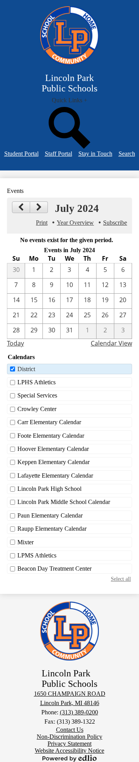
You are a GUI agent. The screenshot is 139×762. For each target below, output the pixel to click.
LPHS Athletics (36, 382)
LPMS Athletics (36, 555)
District (26, 369)
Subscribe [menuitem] (115, 222)
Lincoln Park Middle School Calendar (63, 502)
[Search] (69, 146)
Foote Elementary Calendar (50, 435)
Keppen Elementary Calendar (53, 462)
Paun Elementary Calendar (50, 515)
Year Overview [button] (75, 222)
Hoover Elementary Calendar (53, 449)
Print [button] (41, 222)
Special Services (37, 395)
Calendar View (111, 343)
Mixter (25, 542)
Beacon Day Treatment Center (54, 568)
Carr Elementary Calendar (49, 422)
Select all (121, 579)
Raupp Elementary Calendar (51, 528)
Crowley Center (36, 409)
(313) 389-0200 (79, 712)
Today (15, 343)
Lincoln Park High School (49, 488)
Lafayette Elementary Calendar (55, 475)
